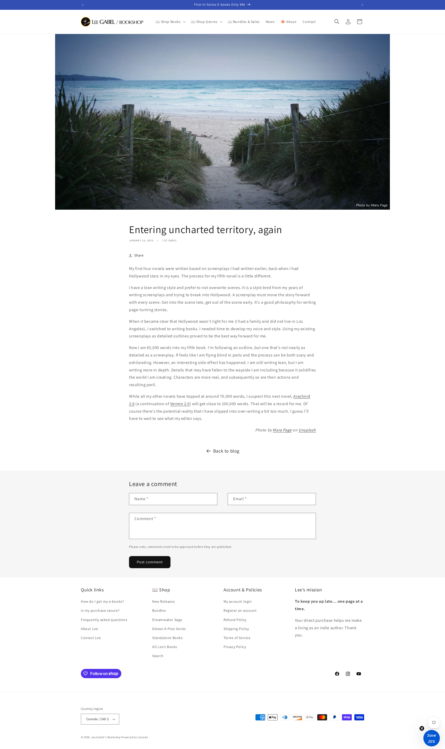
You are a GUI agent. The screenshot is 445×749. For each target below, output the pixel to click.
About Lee (89, 628)
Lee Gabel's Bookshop (106, 737)
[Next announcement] (362, 5)
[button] (170, 21)
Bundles (159, 610)
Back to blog (226, 451)
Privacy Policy (235, 646)
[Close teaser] (421, 728)
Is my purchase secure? (100, 610)
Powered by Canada (134, 737)
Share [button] (139, 255)
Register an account (240, 610)
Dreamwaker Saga (167, 619)
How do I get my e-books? (102, 601)
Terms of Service (237, 637)
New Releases (163, 601)
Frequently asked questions (104, 619)
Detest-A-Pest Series (169, 628)
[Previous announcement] (82, 5)
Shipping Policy (236, 628)
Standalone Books (167, 637)
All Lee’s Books (164, 646)
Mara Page (282, 430)
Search (158, 655)
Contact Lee (91, 637)
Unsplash (307, 430)
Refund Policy (235, 619)
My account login (238, 601)
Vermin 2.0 (180, 403)
